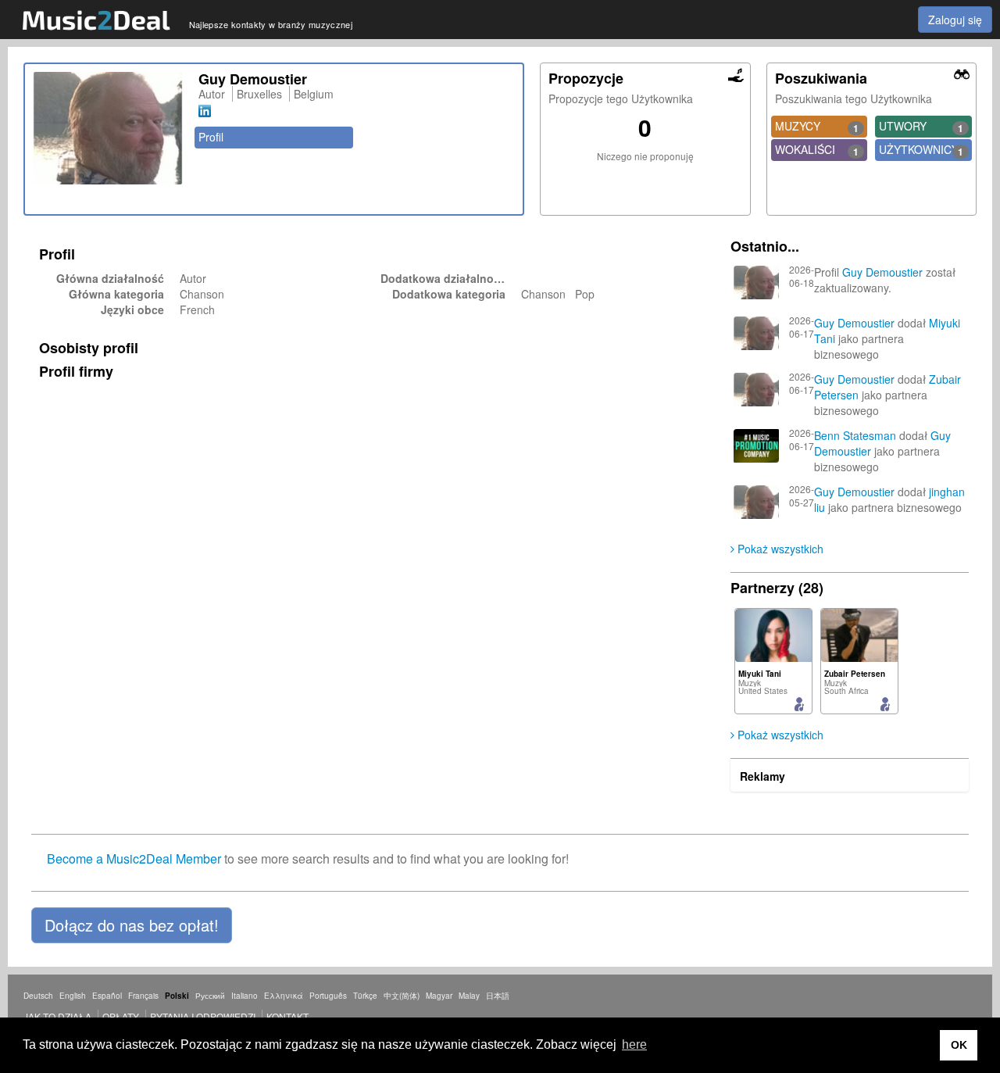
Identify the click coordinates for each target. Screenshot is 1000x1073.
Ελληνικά (283, 995)
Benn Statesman (855, 435)
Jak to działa (57, 1016)
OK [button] (959, 1045)
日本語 (497, 995)
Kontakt (287, 1016)
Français (143, 995)
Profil (210, 137)
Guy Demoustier (882, 272)
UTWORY (921, 126)
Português (328, 995)
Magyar (439, 995)
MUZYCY (817, 126)
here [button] (634, 1044)
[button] (131, 925)
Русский (210, 995)
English (72, 995)
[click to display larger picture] (108, 128)
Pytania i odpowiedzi (202, 1016)
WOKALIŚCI (817, 150)
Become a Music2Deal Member (134, 858)
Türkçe (365, 995)
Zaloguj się (955, 19)
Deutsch (38, 995)
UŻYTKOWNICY (921, 150)
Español (107, 995)
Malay (469, 995)
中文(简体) (402, 995)
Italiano (244, 995)
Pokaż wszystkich (778, 548)
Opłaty (120, 1016)
